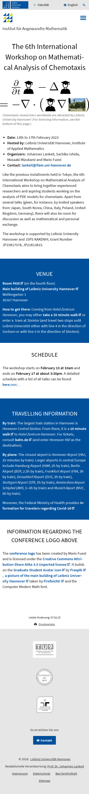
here (6, 384)
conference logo (22, 553)
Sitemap (44, 781)
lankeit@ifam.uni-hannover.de (46, 165)
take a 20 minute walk (60, 314)
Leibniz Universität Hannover (50, 759)
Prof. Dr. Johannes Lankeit (65, 766)
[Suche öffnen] (85, 5)
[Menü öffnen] (83, 19)
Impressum (20, 773)
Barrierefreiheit (66, 773)
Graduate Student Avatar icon (37, 570)
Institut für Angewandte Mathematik (34, 28)
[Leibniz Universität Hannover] (15, 5)
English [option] (73, 5)
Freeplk (76, 570)
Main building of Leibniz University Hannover (38, 288)
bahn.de (21, 439)
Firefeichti (52, 581)
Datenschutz (41, 773)
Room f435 (11, 283)
